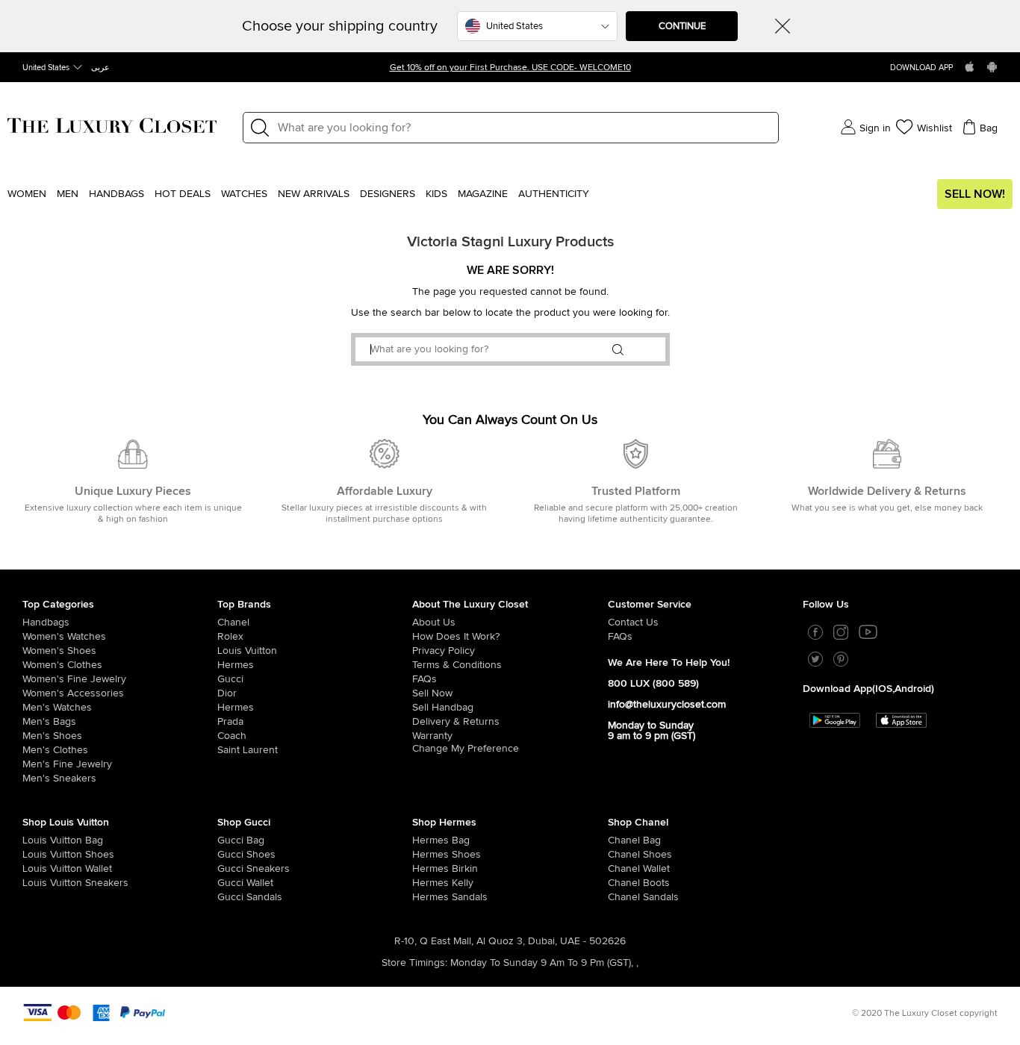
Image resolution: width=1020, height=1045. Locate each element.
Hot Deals (183, 194)
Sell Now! (975, 194)
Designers (387, 194)
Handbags (116, 194)
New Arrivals (313, 194)
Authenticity (553, 194)
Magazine (483, 194)
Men (67, 194)
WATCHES (244, 194)
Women (26, 194)
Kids (436, 194)
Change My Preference (465, 748)
